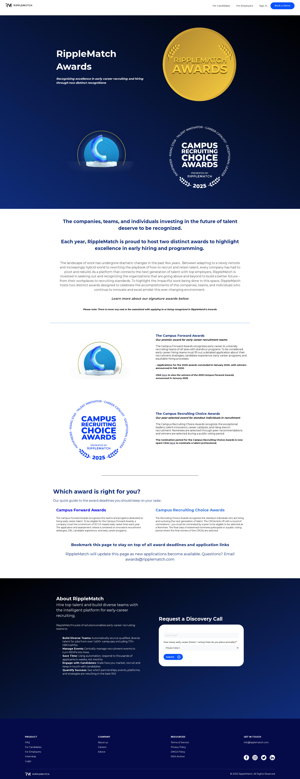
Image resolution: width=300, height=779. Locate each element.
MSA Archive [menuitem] (178, 756)
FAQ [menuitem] (27, 742)
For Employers (244, 5)
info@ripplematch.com (256, 742)
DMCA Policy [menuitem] (178, 751)
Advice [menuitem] (101, 751)
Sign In (263, 5)
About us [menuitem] (103, 742)
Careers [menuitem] (102, 747)
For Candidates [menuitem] (33, 747)
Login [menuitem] (28, 761)
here (164, 375)
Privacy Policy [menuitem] (178, 747)
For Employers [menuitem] (33, 751)
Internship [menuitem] (30, 756)
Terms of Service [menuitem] (180, 742)
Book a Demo (282, 5)
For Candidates (221, 5)
